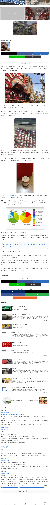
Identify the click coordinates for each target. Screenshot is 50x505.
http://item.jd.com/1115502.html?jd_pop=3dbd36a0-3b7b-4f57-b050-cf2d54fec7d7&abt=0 (22, 487)
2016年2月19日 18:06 (5, 412)
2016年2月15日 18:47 (5, 473)
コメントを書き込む (25, 491)
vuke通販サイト (14, 195)
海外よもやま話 (4, 275)
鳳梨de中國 (4, 427)
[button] (33, 57)
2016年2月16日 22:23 (5, 447)
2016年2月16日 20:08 (5, 460)
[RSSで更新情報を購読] (25, 298)
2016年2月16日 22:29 (5, 429)
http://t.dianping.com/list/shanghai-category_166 (12, 414)
